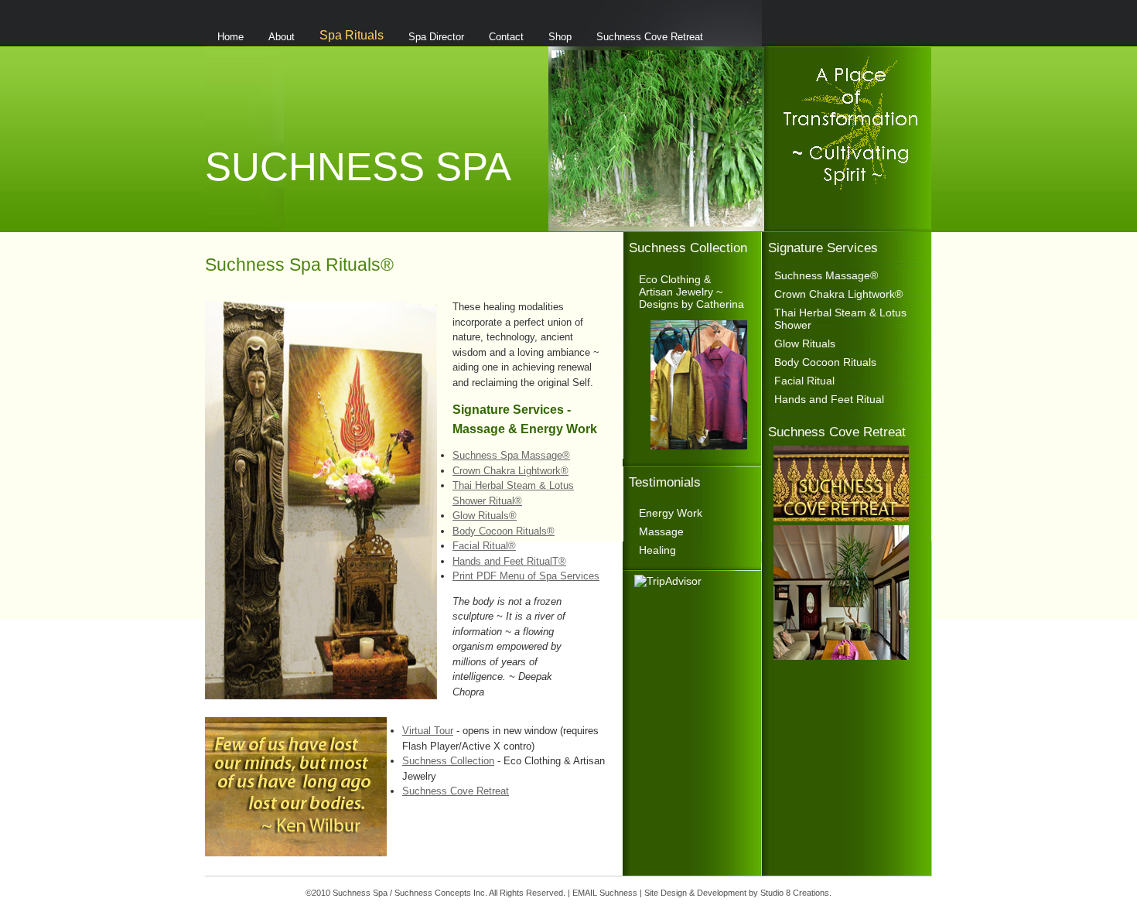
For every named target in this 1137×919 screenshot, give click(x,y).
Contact (506, 37)
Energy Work (670, 513)
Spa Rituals (351, 35)
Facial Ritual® (484, 546)
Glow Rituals (804, 343)
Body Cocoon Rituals (825, 362)
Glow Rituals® (484, 515)
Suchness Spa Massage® (511, 455)
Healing (657, 550)
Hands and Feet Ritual (829, 399)
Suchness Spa (358, 166)
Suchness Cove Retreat (649, 37)
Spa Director (436, 37)
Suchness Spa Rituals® (299, 265)
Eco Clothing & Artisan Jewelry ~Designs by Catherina (691, 291)
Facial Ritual (804, 380)
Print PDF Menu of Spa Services (525, 576)
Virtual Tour (427, 730)
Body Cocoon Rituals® (503, 531)
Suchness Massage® (826, 275)
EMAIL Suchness (604, 892)
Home (230, 37)
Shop (560, 37)
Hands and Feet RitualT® (509, 561)
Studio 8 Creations (794, 892)
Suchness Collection (448, 761)
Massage (661, 531)
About (281, 37)
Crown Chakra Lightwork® (510, 471)
